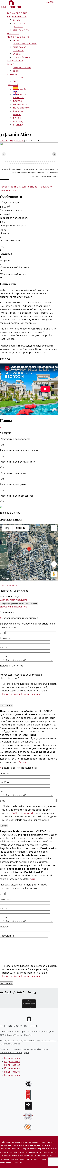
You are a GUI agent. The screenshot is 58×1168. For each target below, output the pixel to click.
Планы (42, 186)
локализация (8, 190)
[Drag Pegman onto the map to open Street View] (54, 574)
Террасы (5, 260)
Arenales (18, 40)
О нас (10, 64)
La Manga (18, 50)
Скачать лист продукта (13, 600)
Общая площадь (10, 202)
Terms (55, 579)
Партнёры (19, 78)
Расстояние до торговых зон (17, 495)
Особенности (8, 186)
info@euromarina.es (10, 1043)
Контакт (12, 74)
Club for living (22, 67)
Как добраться (8, 585)
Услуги (50, 186)
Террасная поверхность (14, 218)
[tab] (3, 161)
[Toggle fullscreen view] (54, 528)
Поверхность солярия (13, 225)
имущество (17, 140)
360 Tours (13, 33)
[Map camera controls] (54, 564)
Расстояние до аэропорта (15, 439)
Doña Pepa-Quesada (24, 44)
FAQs (16, 81)
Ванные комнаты (10, 240)
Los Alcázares (21, 57)
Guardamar (19, 47)
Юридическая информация (34, 1049)
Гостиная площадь (11, 210)
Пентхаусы (19, 23)
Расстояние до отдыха (13, 484)
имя (2, 632)
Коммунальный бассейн (14, 267)
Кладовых (6, 253)
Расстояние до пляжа (13, 473)
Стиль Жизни (15, 61)
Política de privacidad (24, 813)
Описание (22, 186)
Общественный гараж (13, 274)
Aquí (32, 879)
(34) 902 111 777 (11, 1040)
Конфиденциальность (11, 1052)
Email (3, 800)
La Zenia (17, 54)
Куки (26, 1052)
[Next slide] (54, 154)
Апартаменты (21, 30)
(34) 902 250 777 (48, 1040)
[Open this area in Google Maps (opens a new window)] (5, 579)
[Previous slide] (4, 154)
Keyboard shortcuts (21, 579)
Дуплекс (18, 27)
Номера (4, 233)
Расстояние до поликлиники (17, 461)
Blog (16, 71)
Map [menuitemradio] (7, 527)
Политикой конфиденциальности (22, 694)
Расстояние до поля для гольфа (19, 450)
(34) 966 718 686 (27, 1040)
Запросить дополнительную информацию (19, 603)
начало (4, 140)
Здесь (22, 762)
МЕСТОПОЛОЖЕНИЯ (18, 37)
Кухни (3, 247)
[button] (4, 182)
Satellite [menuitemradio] (20, 527)
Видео (33, 186)
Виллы (17, 20)
